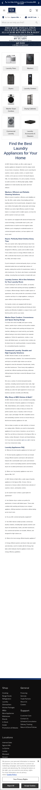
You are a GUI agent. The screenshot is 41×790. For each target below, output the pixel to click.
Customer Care (25, 716)
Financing (23, 693)
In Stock (5, 722)
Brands (4, 719)
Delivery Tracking (26, 724)
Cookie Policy (12, 774)
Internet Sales (7, 742)
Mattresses (6, 716)
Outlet (4, 725)
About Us (23, 702)
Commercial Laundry (13, 350)
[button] (4, 10)
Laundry (5, 702)
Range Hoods (7, 696)
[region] (20, 774)
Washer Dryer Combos (13, 317)
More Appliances (8, 713)
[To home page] (11, 10)
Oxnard (5, 757)
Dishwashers (6, 704)
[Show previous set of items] (2, 3)
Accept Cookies (30, 786)
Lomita (4, 751)
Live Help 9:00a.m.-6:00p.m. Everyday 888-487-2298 (21, 3)
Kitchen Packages (8, 707)
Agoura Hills (6, 745)
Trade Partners (25, 699)
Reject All (10, 786)
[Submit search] (36, 23)
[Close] (38, 761)
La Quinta (5, 748)
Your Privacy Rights (20, 779)
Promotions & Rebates (10, 728)
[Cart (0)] (37, 10)
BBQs (4, 710)
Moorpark (5, 754)
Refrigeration (6, 699)
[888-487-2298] (30, 10)
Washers (8, 192)
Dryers (7, 239)
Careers (23, 704)
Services (23, 696)
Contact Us (24, 719)
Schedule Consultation (28, 721)
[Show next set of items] (38, 3)
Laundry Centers (11, 279)
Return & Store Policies (28, 727)
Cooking (5, 693)
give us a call (25, 440)
